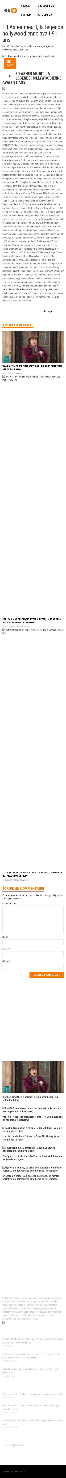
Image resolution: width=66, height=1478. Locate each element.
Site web (6, 961)
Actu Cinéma (44, 14)
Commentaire (9, 903)
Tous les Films (45, 5)
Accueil (25, 5)
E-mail (6, 949)
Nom (5, 937)
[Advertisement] (33, 1019)
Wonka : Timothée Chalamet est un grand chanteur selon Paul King (33, 1394)
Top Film (26, 14)
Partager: (49, 311)
